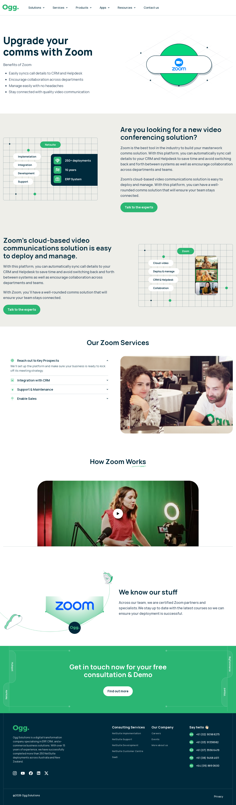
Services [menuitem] (58, 7)
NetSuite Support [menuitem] (122, 739)
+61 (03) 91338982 (207, 742)
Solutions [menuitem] (34, 7)
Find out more (118, 691)
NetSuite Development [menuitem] (125, 745)
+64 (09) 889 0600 (207, 765)
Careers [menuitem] (156, 733)
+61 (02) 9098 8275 (208, 734)
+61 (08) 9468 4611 (207, 758)
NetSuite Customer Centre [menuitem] (127, 751)
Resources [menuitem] (125, 7)
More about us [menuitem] (160, 745)
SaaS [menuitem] (115, 757)
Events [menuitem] (156, 739)
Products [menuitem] (82, 7)
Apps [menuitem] (103, 7)
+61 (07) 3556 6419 (207, 750)
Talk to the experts (139, 207)
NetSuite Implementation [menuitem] (126, 733)
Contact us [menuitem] (151, 7)
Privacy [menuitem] (218, 796)
